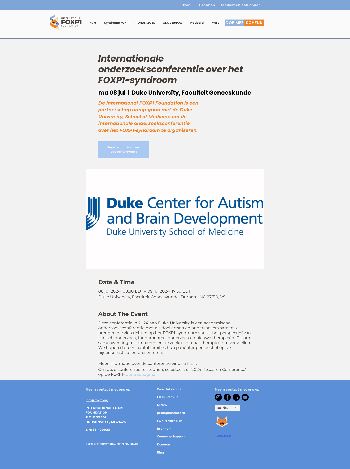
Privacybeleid (224, 435)
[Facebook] (227, 397)
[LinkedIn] (236, 397)
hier (191, 363)
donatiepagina (140, 374)
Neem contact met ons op (108, 389)
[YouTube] (245, 397)
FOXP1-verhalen (169, 420)
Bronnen (164, 428)
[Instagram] (218, 397)
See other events (123, 152)
